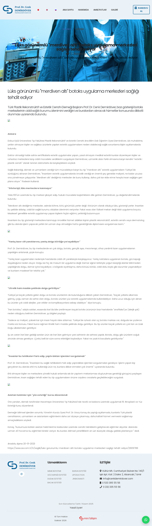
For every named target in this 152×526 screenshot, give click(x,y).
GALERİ (114, 9)
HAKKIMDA (83, 9)
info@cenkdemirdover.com (118, 478)
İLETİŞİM (80, 29)
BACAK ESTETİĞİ (54, 482)
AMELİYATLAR (100, 9)
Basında (80, 54)
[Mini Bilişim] (88, 518)
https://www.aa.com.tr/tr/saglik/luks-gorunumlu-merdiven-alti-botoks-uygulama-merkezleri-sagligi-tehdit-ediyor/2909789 (73, 448)
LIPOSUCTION (78, 475)
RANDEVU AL (143, 10)
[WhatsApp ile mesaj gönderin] (146, 520)
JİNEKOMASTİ (78, 478)
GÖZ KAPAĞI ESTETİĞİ (57, 475)
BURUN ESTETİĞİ (79, 471)
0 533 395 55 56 (111, 482)
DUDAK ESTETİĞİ (54, 478)
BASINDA (67, 29)
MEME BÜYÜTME (54, 471)
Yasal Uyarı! (76, 507)
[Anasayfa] (67, 54)
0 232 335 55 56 (112, 486)
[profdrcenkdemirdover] (21, 474)
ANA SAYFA (68, 9)
